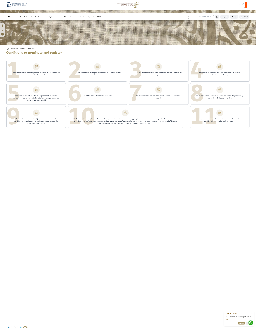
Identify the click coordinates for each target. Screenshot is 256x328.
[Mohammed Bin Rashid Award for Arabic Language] (128, 5)
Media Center (78, 17)
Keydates (51, 17)
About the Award (24, 17)
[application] (31, 16)
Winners (66, 17)
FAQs (88, 17)
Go (212, 17)
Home (15, 17)
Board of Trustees (40, 17)
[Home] (8, 49)
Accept (241, 323)
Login (235, 17)
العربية (224, 17)
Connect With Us (98, 17)
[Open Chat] (250, 322)
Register (245, 17)
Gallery (59, 17)
